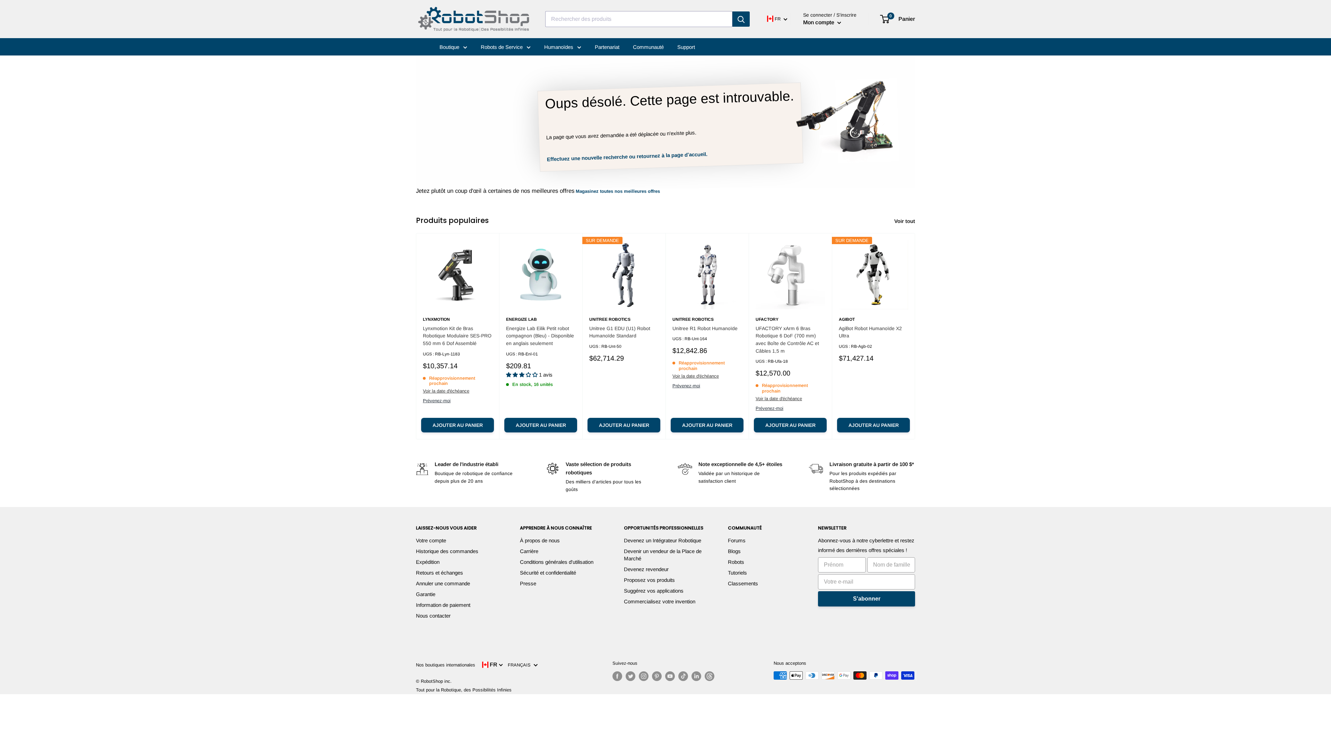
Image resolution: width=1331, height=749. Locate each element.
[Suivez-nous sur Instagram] (644, 676)
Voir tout (905, 221)
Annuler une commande (443, 583)
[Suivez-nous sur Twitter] (630, 676)
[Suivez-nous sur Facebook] (617, 676)
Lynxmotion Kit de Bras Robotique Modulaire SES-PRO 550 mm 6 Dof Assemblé (457, 336)
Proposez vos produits (649, 580)
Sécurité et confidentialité (548, 573)
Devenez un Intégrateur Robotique (662, 540)
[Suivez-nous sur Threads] (709, 676)
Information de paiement (443, 605)
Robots (736, 562)
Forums (737, 540)
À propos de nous (540, 540)
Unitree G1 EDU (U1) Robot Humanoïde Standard (619, 332)
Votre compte (431, 540)
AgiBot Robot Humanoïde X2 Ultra (870, 332)
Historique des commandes (447, 551)
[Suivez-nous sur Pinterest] (657, 676)
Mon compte (819, 22)
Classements (743, 583)
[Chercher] (741, 19)
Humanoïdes (559, 47)
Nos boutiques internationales (445, 665)
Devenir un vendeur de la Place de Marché (663, 554)
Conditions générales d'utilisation (556, 562)
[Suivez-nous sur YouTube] (670, 676)
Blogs (734, 551)
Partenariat (607, 47)
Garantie (425, 594)
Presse (528, 583)
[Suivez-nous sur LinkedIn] (696, 676)
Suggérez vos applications (654, 591)
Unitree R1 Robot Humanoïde (705, 328)
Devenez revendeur (646, 569)
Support (686, 47)
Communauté (648, 47)
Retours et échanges (439, 573)
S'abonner (866, 599)
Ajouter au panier (458, 425)
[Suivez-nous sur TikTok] (683, 676)
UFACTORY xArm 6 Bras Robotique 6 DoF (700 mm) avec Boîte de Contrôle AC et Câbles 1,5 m (787, 340)
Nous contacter (433, 616)
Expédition (428, 562)
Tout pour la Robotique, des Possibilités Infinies (464, 689)
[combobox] (638, 19)
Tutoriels (737, 573)
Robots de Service (502, 47)
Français (520, 665)
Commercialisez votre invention (659, 601)
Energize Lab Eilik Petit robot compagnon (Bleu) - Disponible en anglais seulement (540, 336)
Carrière (529, 551)
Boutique (450, 47)
